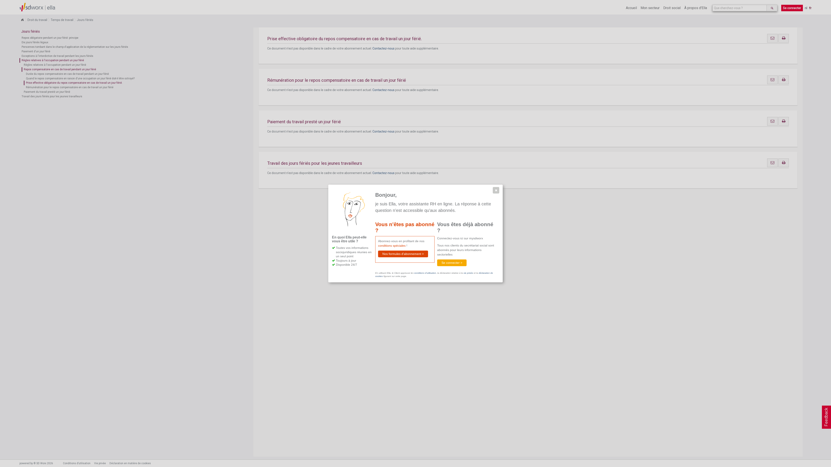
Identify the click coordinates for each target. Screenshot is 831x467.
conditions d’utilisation (425, 273)
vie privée (468, 273)
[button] (496, 190)
